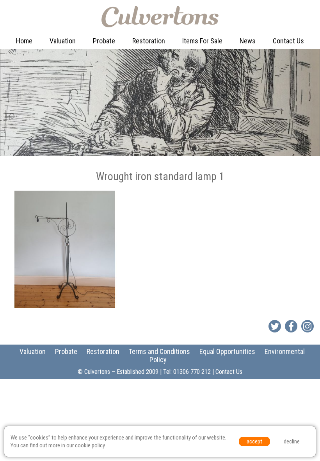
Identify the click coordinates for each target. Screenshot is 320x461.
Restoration (148, 41)
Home (24, 41)
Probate (104, 41)
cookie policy (90, 445)
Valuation (63, 41)
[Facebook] (291, 326)
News (248, 41)
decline (292, 441)
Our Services (69, 57)
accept (254, 441)
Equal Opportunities (227, 351)
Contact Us (288, 41)
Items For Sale (202, 41)
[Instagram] (307, 326)
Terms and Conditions (159, 351)
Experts (144, 73)
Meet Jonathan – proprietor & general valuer (79, 81)
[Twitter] (274, 326)
